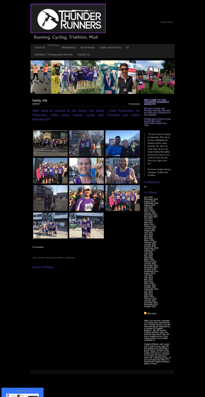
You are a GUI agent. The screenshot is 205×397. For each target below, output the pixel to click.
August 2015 (149, 250)
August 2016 (149, 230)
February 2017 (150, 226)
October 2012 (150, 306)
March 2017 (149, 224)
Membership (68, 47)
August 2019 (149, 201)
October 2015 (150, 246)
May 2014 (148, 279)
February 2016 (150, 242)
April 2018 (148, 209)
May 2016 (148, 236)
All (145, 187)
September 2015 (151, 248)
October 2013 (150, 287)
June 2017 (148, 221)
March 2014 (149, 283)
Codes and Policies (110, 47)
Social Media (87, 47)
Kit (127, 47)
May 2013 (148, 293)
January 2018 (150, 213)
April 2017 (148, 223)
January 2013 (150, 301)
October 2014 (150, 269)
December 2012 (151, 303)
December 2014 (151, 265)
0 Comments (134, 104)
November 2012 (151, 304)
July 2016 (148, 232)
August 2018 (149, 205)
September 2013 (151, 289)
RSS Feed (151, 313)
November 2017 (151, 217)
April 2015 (148, 258)
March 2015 (149, 260)
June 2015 (148, 254)
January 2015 (150, 264)
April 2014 (148, 281)
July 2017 (148, 219)
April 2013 (148, 295)
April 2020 (148, 197)
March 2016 (149, 240)
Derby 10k (39, 100)
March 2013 (149, 297)
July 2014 (148, 275)
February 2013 (150, 299)
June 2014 (148, 277)
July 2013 (148, 291)
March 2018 (149, 211)
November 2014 (151, 267)
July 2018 (148, 207)
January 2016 (150, 244)
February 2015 (150, 262)
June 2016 (148, 234)
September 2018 (151, 203)
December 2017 (151, 215)
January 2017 (150, 228)
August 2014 (149, 273)
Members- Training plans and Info (53, 54)
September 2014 (151, 271)
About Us (40, 47)
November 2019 (151, 199)
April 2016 (148, 238)
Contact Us (83, 54)
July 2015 (148, 252)
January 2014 (150, 285)
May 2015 (148, 256)
